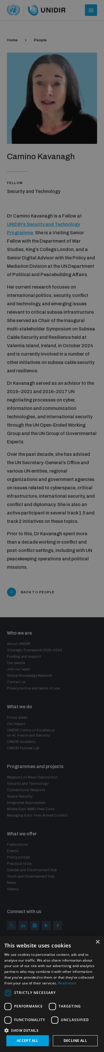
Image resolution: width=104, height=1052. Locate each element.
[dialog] (52, 994)
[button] (52, 1030)
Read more (67, 983)
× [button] (97, 942)
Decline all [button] (75, 1040)
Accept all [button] (27, 1040)
